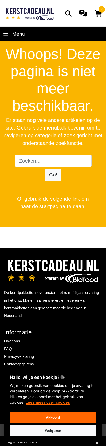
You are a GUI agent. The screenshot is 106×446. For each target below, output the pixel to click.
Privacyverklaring (19, 356)
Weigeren (53, 431)
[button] (53, 175)
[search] (68, 13)
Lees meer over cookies (48, 402)
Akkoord (53, 417)
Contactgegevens (19, 364)
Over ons (12, 341)
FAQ (8, 348)
